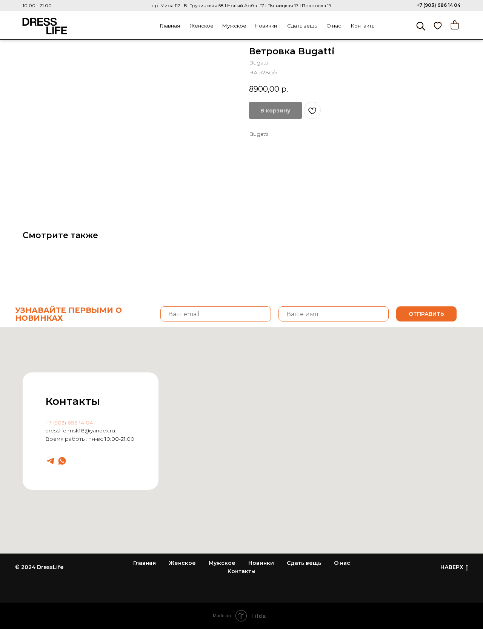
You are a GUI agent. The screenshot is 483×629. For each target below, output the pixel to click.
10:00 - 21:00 (37, 5)
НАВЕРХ (451, 567)
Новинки (266, 26)
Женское (202, 26)
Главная (170, 26)
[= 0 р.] (454, 25)
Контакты (363, 26)
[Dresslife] (50, 461)
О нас (333, 26)
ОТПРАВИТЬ (426, 314)
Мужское (234, 26)
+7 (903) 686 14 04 (438, 5)
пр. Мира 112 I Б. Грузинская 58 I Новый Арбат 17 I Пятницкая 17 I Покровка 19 (241, 5)
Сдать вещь (302, 26)
